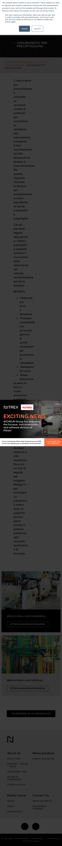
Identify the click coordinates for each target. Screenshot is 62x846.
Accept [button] (24, 29)
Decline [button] (37, 29)
